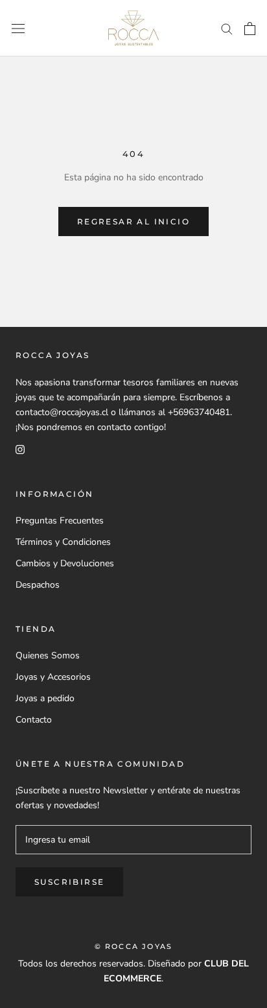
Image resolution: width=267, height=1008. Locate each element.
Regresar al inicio (133, 221)
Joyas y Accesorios (53, 677)
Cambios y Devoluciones (65, 563)
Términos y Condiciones (63, 542)
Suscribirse (69, 882)
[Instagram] (20, 449)
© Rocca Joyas (134, 946)
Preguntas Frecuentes (60, 520)
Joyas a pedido (45, 698)
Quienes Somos (48, 655)
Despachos (38, 585)
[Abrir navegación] (18, 28)
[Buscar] (227, 28)
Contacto (34, 720)
